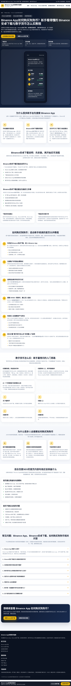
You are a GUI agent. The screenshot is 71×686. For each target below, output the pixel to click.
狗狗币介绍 (3, 660)
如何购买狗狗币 (51, 5)
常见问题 (68, 1)
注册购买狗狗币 (65, 683)
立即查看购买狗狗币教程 (8, 36)
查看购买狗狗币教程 (23, 618)
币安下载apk (4, 662)
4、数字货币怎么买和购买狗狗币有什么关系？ (15, 570)
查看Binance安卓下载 (23, 36)
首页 (28, 5)
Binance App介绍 (5, 644)
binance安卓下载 (55, 683)
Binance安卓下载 (42, 5)
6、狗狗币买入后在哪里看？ (10, 582)
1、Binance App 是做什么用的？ (11, 549)
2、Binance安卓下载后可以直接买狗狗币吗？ (14, 559)
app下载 (57, 1)
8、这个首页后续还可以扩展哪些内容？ (13, 593)
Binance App (34, 5)
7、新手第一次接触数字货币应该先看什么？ (14, 588)
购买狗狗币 (62, 1)
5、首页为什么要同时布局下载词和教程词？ (14, 576)
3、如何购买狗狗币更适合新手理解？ (12, 565)
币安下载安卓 (4, 665)
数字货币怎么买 (60, 5)
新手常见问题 (4, 658)
